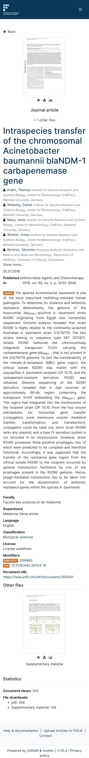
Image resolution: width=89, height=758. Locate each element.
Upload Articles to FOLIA (63, 731)
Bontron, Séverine (21, 250)
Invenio (48, 750)
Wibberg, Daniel (19, 205)
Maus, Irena (16, 220)
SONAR (32, 750)
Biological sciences (18, 537)
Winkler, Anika (18, 235)
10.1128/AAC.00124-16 (28, 565)
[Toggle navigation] (80, 9)
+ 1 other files (44, 120)
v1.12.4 (62, 750)
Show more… (13, 264)
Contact (45, 735)
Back (11, 31)
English (8, 293)
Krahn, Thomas (18, 190)
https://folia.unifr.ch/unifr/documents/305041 (38, 577)
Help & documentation (20, 731)
